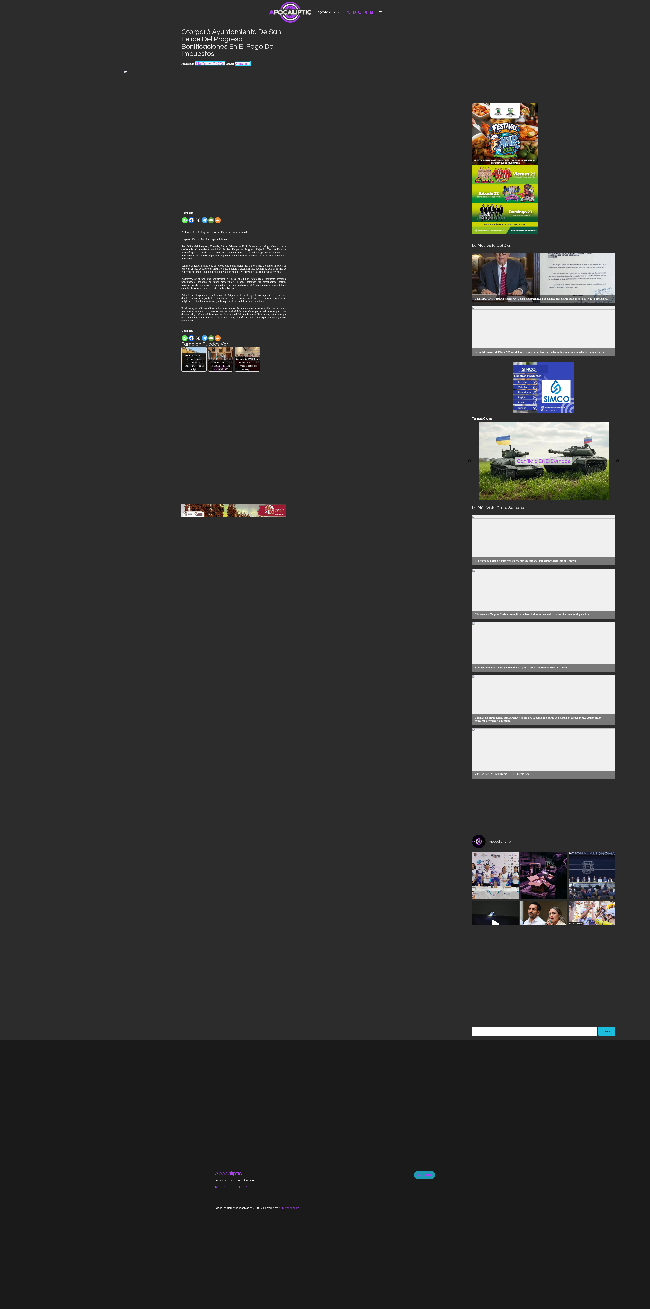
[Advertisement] (543, 806)
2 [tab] (541, 502)
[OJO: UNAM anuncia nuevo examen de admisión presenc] (592, 875)
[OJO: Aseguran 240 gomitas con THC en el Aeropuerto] (543, 875)
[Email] (211, 219)
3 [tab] (546, 502)
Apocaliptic (228, 1173)
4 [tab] (551, 502)
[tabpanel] (543, 461)
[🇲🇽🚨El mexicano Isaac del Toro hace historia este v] (592, 924)
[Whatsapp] (185, 219)
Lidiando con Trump (544, 461)
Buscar (607, 1031)
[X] (198, 219)
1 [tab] (536, 502)
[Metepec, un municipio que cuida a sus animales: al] (495, 875)
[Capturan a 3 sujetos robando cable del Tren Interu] (495, 924)
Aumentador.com (289, 1208)
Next (617, 461)
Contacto (424, 1175)
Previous (469, 461)
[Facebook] (191, 219)
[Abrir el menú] (380, 12)
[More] (218, 219)
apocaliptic (242, 63)
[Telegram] (205, 219)
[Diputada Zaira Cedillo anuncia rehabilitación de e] (543, 924)
